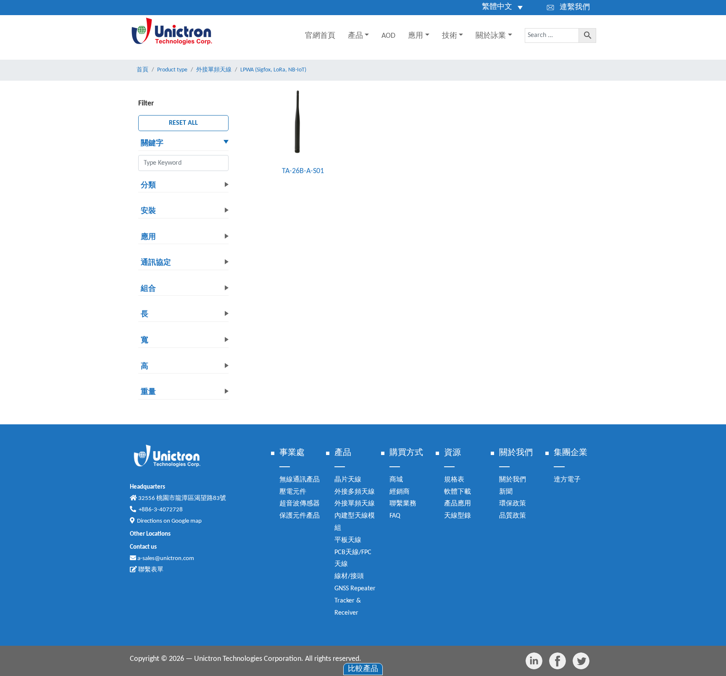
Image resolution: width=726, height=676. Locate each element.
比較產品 (363, 669)
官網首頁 (320, 36)
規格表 (454, 479)
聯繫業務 (402, 503)
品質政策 (512, 516)
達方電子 (567, 479)
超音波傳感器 (299, 503)
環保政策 (512, 503)
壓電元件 (292, 492)
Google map (186, 521)
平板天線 (347, 540)
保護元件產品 (299, 516)
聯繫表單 (150, 570)
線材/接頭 (349, 576)
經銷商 (399, 492)
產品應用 (457, 503)
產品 (355, 36)
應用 (415, 36)
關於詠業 (491, 36)
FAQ (394, 516)
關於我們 (512, 479)
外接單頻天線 (354, 503)
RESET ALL (183, 123)
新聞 (506, 492)
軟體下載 (457, 492)
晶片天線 (347, 479)
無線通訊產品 (299, 479)
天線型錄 (457, 516)
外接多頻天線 (354, 492)
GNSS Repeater (355, 588)
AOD (388, 36)
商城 (396, 479)
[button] (183, 144)
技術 (449, 36)
